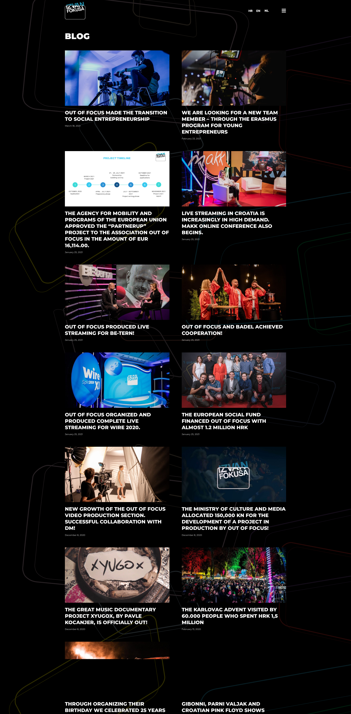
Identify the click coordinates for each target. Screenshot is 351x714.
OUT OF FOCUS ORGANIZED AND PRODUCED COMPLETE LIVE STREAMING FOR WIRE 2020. (108, 421)
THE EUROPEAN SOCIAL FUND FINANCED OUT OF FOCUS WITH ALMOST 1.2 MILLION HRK (224, 421)
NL (267, 10)
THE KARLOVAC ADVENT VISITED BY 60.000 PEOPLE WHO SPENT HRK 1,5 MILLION (230, 616)
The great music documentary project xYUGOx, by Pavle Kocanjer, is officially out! (110, 616)
